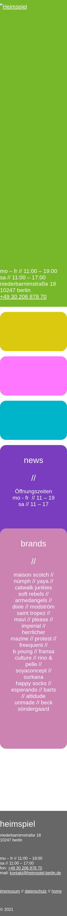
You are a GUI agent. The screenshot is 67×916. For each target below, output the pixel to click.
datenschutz (36, 891)
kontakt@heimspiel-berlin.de (35, 872)
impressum (10, 891)
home (57, 891)
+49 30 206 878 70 (23, 296)
